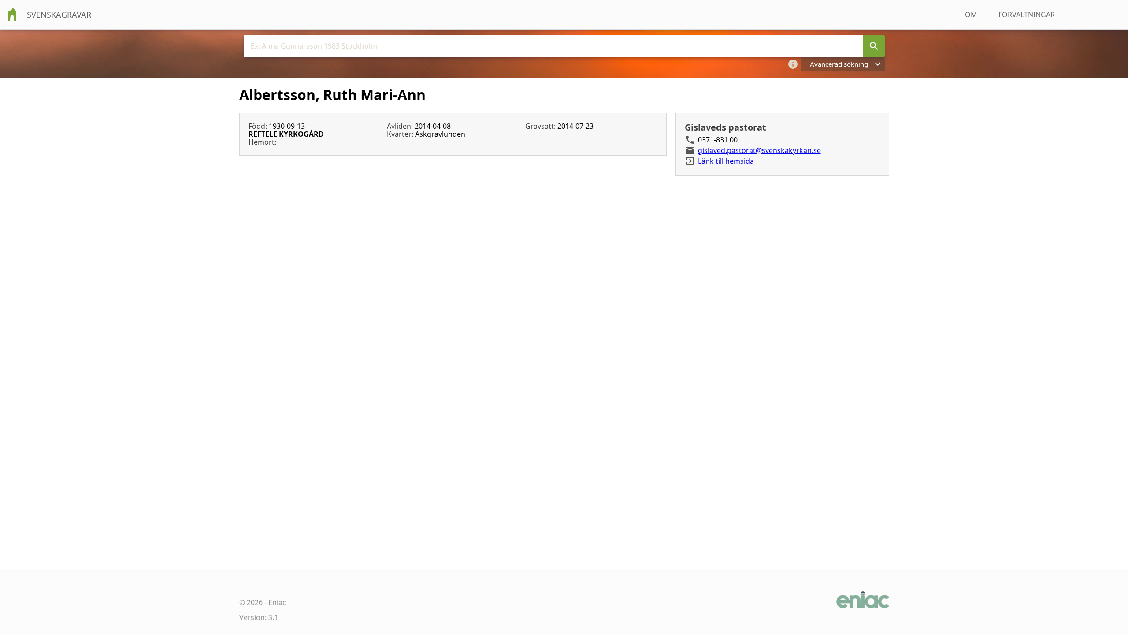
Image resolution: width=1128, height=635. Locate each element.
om (971, 14)
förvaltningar (1026, 14)
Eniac (277, 602)
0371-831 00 (718, 140)
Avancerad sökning (839, 64)
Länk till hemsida (726, 161)
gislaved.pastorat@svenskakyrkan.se (759, 150)
